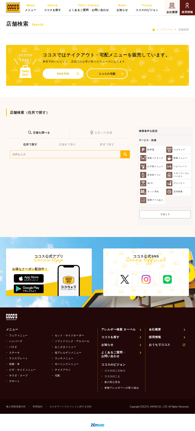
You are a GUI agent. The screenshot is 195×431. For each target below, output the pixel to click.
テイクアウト (63, 369)
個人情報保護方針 (16, 406)
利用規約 (38, 406)
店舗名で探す (67, 144)
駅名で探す (107, 144)
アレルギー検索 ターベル (118, 329)
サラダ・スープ (18, 375)
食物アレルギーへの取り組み (121, 387)
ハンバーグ (15, 341)
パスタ (13, 346)
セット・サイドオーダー (69, 335)
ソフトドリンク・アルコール (72, 341)
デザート (14, 381)
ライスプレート (18, 358)
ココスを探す (52, 7)
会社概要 (172, 12)
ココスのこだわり (115, 370)
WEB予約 (63, 73)
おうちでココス (159, 344)
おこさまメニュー (65, 346)
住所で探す (30, 144)
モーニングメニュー (67, 364)
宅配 (57, 375)
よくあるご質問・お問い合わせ (89, 7)
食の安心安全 (112, 382)
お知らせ (122, 7)
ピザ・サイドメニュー (22, 369)
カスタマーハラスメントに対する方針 (71, 406)
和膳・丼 (14, 364)
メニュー (30, 7)
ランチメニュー (64, 358)
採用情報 (187, 12)
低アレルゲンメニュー (68, 352)
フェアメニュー (18, 335)
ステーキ (14, 352)
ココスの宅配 (107, 73)
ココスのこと (112, 376)
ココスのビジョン (147, 7)
